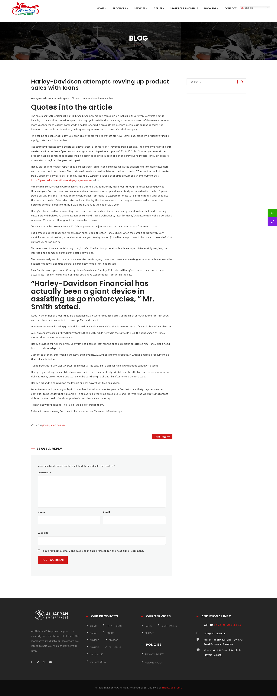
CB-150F (94, 640)
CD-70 (93, 626)
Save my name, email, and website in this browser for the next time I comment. (93, 551)
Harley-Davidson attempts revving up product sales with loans (100, 84)
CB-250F (113, 640)
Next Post (160, 437)
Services (140, 8)
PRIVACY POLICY (154, 654)
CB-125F (94, 647)
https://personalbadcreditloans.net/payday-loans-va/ (62, 180)
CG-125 (110, 633)
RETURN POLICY (154, 663)
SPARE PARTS (169, 626)
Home (101, 8)
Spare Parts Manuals (184, 8)
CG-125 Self (96, 655)
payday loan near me (54, 425)
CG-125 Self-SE (98, 662)
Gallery (159, 8)
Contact (230, 8)
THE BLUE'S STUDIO (172, 688)
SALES (148, 626)
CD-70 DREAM (114, 626)
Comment (44, 473)
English (248, 7)
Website (43, 533)
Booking (210, 8)
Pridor (93, 633)
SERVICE (149, 633)
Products (119, 8)
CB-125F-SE (115, 647)
